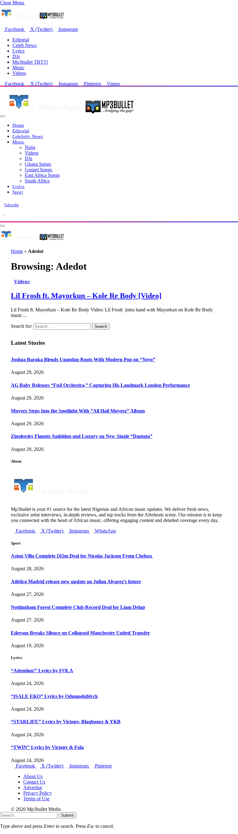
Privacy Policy (37, 793)
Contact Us (34, 782)
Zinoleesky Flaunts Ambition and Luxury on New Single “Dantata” (81, 436)
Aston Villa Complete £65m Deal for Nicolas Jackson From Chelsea (82, 555)
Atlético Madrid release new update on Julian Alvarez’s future (76, 581)
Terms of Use (36, 798)
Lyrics (18, 50)
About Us (32, 776)
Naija (30, 147)
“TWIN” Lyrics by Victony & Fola (47, 747)
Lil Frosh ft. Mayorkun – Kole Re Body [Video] (86, 296)
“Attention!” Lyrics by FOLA (42, 670)
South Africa (37, 180)
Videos (19, 73)
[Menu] (2, 116)
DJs (16, 56)
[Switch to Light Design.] (7, 213)
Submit (67, 815)
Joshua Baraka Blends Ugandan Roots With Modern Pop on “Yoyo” (83, 359)
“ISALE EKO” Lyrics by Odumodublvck (54, 696)
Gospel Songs (38, 169)
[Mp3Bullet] (70, 114)
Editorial (20, 39)
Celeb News (24, 45)
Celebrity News (27, 136)
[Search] (2, 218)
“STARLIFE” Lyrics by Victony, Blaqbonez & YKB (66, 721)
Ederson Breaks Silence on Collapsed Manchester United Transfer (80, 632)
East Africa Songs (42, 175)
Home (18, 125)
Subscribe (11, 205)
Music (18, 67)
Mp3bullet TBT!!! (30, 62)
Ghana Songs (38, 164)
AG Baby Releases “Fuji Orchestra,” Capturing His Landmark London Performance (100, 385)
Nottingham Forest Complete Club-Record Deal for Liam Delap (78, 607)
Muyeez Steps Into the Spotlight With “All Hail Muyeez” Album (78, 410)
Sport (17, 192)
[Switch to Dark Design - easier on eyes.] (2, 213)
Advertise (32, 787)
